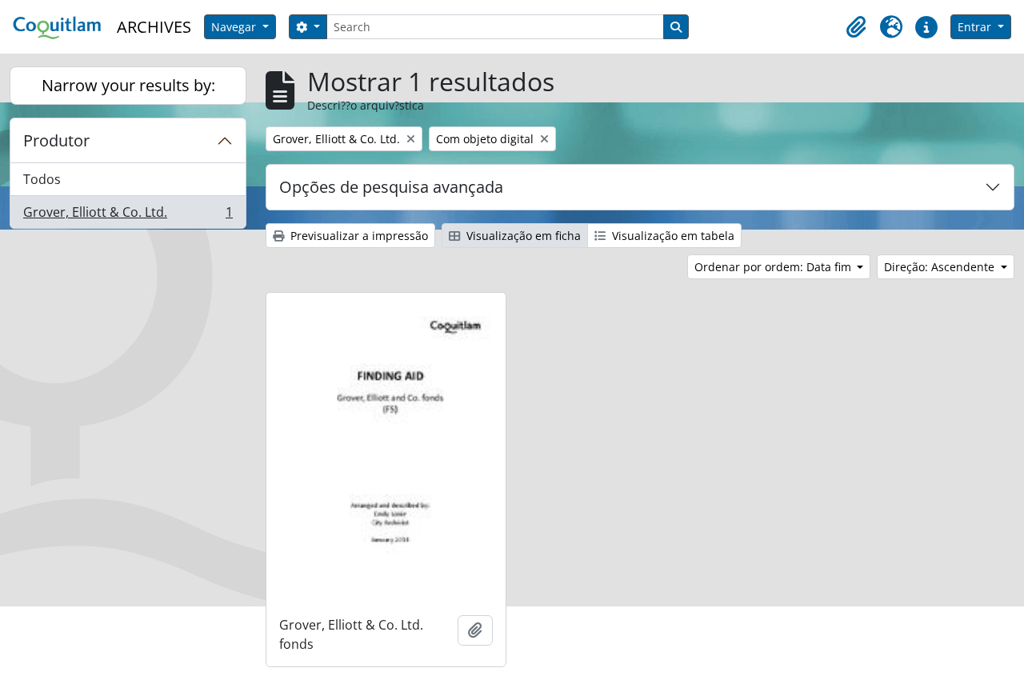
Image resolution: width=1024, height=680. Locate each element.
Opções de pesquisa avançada (391, 187)
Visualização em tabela (671, 235)
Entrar (976, 26)
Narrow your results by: (128, 85)
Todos (42, 179)
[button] (856, 27)
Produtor (56, 140)
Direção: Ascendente (941, 266)
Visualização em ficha (522, 235)
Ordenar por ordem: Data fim (774, 266)
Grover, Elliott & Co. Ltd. (127, 215)
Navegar (235, 26)
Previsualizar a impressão (357, 235)
